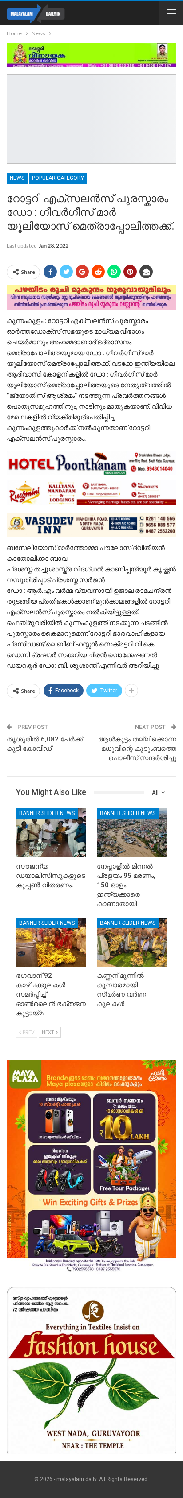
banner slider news (47, 813)
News (17, 178)
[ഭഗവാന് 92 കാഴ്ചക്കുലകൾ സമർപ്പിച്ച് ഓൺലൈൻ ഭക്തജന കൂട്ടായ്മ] (51, 942)
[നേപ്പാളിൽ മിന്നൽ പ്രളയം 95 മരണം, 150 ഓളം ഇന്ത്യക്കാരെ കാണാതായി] (132, 832)
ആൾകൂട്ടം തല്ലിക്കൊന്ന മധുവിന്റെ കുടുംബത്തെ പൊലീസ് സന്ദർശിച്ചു (137, 748)
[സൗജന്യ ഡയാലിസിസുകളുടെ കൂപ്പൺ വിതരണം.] (51, 832)
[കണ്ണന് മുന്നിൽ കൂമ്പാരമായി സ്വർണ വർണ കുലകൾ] (132, 942)
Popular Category (58, 178)
